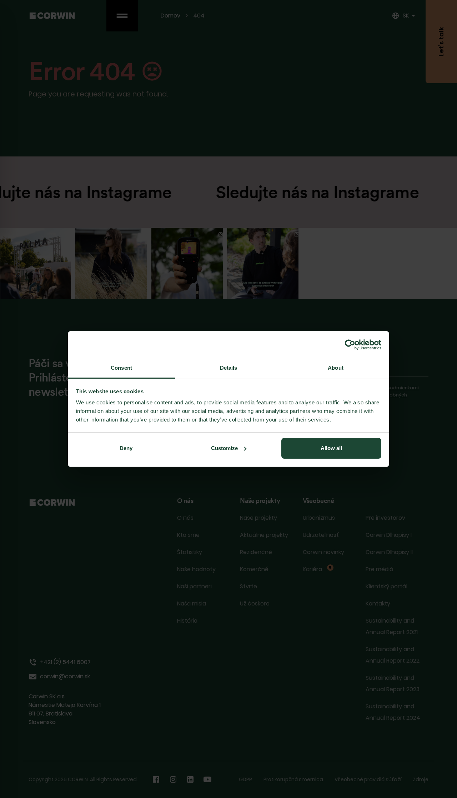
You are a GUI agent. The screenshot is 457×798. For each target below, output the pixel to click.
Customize (224, 448)
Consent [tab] (121, 368)
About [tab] (335, 368)
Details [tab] (228, 368)
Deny (126, 448)
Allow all (331, 448)
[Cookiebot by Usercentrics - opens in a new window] (350, 344)
